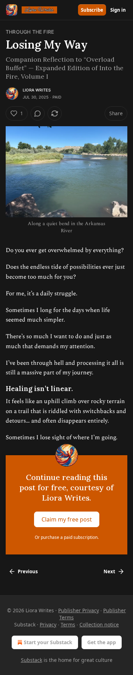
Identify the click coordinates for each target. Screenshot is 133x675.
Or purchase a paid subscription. (67, 537)
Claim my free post (66, 519)
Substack (31, 660)
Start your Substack (48, 642)
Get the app (101, 642)
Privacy (48, 624)
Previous (28, 571)
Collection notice (99, 624)
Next (109, 571)
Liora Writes (37, 90)
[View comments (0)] (38, 113)
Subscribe (92, 10)
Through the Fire (30, 32)
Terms (68, 624)
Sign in (118, 10)
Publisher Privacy (78, 610)
